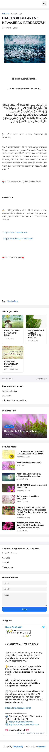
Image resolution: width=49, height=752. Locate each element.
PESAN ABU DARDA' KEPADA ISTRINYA (11, 363)
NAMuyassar (7, 567)
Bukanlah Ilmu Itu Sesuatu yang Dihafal (12, 332)
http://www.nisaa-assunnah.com (18, 239)
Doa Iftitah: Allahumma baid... (29, 463)
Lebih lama (41, 379)
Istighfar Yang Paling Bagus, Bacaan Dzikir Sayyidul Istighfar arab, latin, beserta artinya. (30, 525)
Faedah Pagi (16, 14)
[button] (44, 3)
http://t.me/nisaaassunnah (16, 232)
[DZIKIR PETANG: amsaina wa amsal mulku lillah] (8, 488)
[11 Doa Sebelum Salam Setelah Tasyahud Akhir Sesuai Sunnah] (8, 454)
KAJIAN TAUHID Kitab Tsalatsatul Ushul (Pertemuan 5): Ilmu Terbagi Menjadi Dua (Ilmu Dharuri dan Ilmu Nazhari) (31, 511)
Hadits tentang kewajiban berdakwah (27, 497)
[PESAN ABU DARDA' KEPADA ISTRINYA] (12, 352)
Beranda (5, 14)
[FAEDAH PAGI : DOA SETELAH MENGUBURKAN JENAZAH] (36, 321)
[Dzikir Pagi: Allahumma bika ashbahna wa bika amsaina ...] (8, 477)
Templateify (18, 747)
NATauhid (6, 558)
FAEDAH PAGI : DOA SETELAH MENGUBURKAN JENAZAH (36, 334)
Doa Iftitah (6, 396)
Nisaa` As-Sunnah (9, 553)
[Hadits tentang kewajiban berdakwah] (8, 499)
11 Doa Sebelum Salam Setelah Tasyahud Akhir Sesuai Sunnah (29, 452)
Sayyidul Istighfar (9, 391)
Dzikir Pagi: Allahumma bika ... (14, 400)
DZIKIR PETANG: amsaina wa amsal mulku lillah (31, 486)
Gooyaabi (41, 747)
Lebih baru (8, 379)
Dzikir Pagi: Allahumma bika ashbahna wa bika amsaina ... (28, 475)
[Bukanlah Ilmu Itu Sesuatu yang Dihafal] (12, 321)
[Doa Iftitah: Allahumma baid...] (8, 465)
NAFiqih (5, 562)
